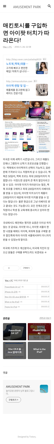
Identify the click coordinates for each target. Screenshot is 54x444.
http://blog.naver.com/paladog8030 (23, 59)
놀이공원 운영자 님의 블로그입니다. (20, 392)
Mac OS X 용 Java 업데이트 (15, 296)
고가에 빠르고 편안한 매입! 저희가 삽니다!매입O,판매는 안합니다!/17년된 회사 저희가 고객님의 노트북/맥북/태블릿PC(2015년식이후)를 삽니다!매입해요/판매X (18, 69)
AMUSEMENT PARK (18, 386)
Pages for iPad (11, 306)
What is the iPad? (12, 301)
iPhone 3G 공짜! (11, 291)
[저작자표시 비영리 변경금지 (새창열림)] (36, 268)
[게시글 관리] (16, 268)
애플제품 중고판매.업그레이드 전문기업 (18, 91)
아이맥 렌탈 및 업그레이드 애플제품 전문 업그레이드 (17, 86)
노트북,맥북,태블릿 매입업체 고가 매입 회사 (17, 64)
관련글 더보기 (45, 317)
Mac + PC (9, 280)
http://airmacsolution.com (19, 81)
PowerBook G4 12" (13, 286)
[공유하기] (12, 268)
